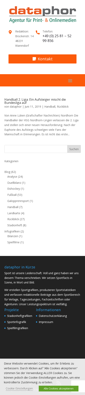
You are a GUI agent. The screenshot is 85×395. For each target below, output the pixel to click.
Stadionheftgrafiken (19, 316)
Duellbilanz (14, 183)
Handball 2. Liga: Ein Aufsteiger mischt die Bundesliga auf (35, 101)
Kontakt (45, 59)
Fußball (12, 195)
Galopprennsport (18, 201)
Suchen (74, 149)
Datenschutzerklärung (53, 316)
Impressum (46, 322)
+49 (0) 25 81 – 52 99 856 (56, 38)
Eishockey (13, 188)
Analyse (12, 176)
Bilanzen (12, 236)
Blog (7, 172)
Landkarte (13, 213)
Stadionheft (14, 225)
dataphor (16, 106)
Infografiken (12, 231)
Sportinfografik (16, 322)
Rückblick (63, 106)
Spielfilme (13, 242)
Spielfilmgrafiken (17, 328)
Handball (49, 106)
